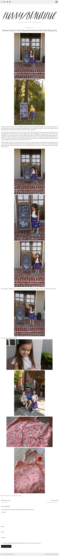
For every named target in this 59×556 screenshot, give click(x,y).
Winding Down (5, 501)
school (19, 495)
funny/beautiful (10, 554)
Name (3, 526)
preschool (15, 495)
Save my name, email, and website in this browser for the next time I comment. (22, 543)
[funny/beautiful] (29, 13)
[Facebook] (7, 2)
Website (3, 537)
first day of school (7, 495)
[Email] (9, 2)
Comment (3, 512)
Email (2, 532)
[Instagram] (1, 2)
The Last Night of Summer (52, 501)
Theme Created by (51, 554)
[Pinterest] (4, 2)
